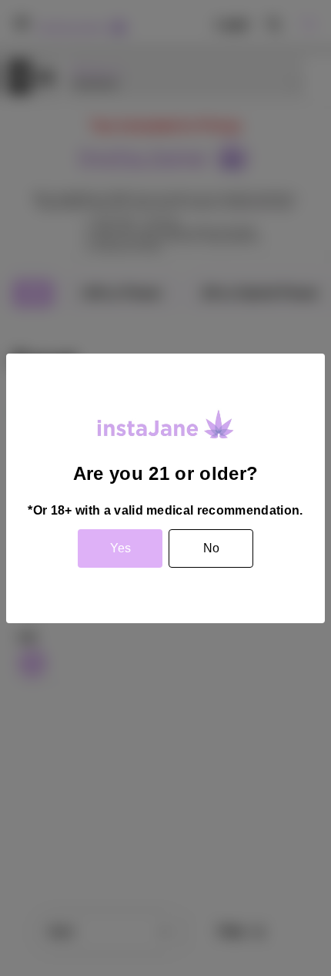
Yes (120, 548)
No (211, 548)
